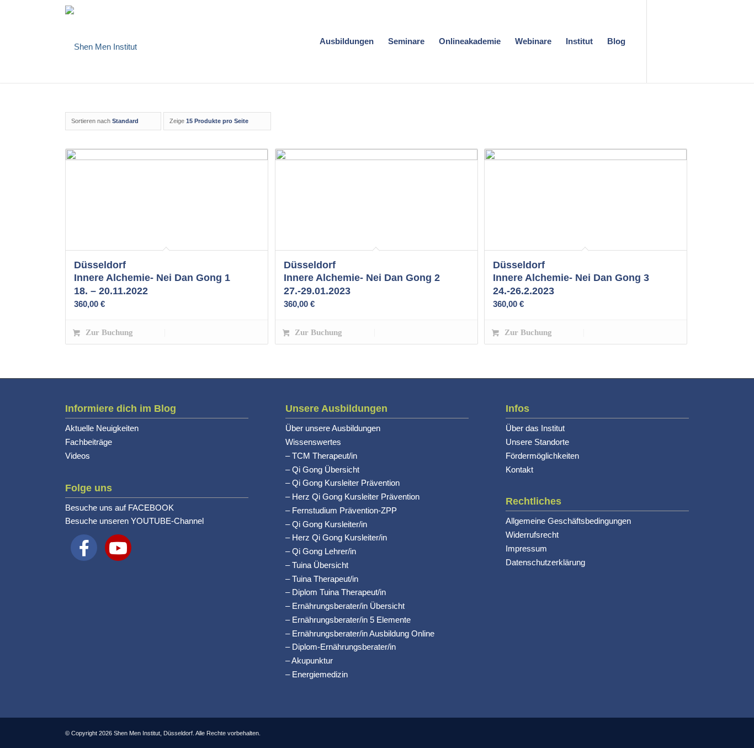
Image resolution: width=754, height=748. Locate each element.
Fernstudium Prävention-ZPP (344, 510)
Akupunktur (312, 660)
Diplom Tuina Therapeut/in (339, 592)
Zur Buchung (108, 332)
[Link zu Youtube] (664, 41)
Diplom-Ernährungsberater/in (344, 646)
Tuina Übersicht (320, 565)
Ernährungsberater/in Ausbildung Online (363, 633)
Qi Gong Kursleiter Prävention (346, 482)
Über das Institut (535, 428)
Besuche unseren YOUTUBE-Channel (134, 521)
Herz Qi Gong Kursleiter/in (339, 537)
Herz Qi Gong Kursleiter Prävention (356, 496)
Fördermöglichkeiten (542, 455)
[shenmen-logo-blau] (101, 41)
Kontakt (519, 469)
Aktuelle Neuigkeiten (102, 428)
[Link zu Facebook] (680, 41)
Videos (77, 455)
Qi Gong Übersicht (325, 469)
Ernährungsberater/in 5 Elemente (351, 619)
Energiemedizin (320, 674)
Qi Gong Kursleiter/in (329, 524)
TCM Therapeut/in (324, 455)
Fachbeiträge (88, 442)
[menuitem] (346, 41)
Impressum (526, 548)
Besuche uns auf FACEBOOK (119, 507)
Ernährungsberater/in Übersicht (348, 606)
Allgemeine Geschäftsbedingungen (568, 521)
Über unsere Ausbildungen (332, 428)
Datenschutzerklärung (545, 562)
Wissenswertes (313, 442)
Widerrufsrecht (532, 534)
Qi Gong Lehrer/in (324, 551)
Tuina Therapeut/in (325, 578)
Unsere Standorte (537, 442)
